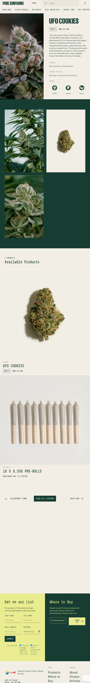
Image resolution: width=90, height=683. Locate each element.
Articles (74, 681)
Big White (36, 10)
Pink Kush (6, 10)
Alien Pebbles (21, 10)
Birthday (27, 627)
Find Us (77, 621)
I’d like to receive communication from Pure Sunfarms (35, 650)
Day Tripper (84, 10)
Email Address (10, 627)
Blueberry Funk (19, 499)
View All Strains (45, 499)
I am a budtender (12, 645)
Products (54, 672)
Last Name (28, 616)
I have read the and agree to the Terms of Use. (24, 650)
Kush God (74, 499)
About (73, 672)
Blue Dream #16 (52, 10)
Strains (74, 676)
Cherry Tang (68, 10)
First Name (9, 616)
